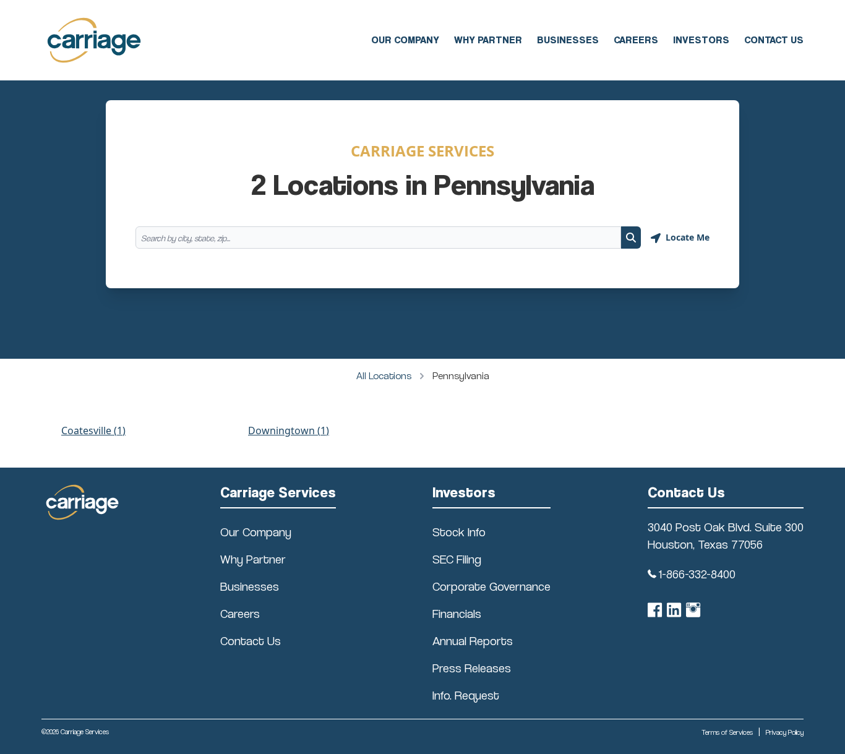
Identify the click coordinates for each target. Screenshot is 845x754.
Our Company (405, 40)
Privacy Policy (785, 732)
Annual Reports (472, 640)
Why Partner (488, 40)
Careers (636, 40)
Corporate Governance (491, 586)
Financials (456, 613)
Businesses (568, 40)
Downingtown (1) (288, 430)
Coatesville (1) (93, 430)
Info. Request (465, 695)
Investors (701, 40)
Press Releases (471, 668)
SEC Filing (456, 559)
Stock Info (459, 532)
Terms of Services (727, 732)
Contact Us (774, 40)
